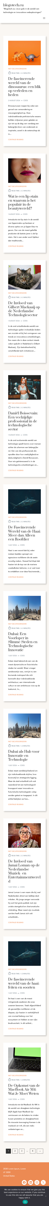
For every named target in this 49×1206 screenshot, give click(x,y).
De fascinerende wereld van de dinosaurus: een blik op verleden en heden (24, 87)
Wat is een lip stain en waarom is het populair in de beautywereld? (23, 203)
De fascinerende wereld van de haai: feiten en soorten (23, 984)
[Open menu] (44, 18)
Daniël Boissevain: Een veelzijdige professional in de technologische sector (23, 421)
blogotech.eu (13, 5)
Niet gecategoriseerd (17, 69)
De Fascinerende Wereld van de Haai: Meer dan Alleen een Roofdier (24, 533)
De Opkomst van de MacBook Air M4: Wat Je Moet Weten (24, 1090)
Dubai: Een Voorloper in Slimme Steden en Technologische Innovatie (22, 642)
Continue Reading (15, 140)
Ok (25, 1202)
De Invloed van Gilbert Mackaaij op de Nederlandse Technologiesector (24, 309)
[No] (45, 1196)
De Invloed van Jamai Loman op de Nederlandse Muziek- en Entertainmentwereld (24, 871)
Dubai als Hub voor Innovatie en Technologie (23, 756)
